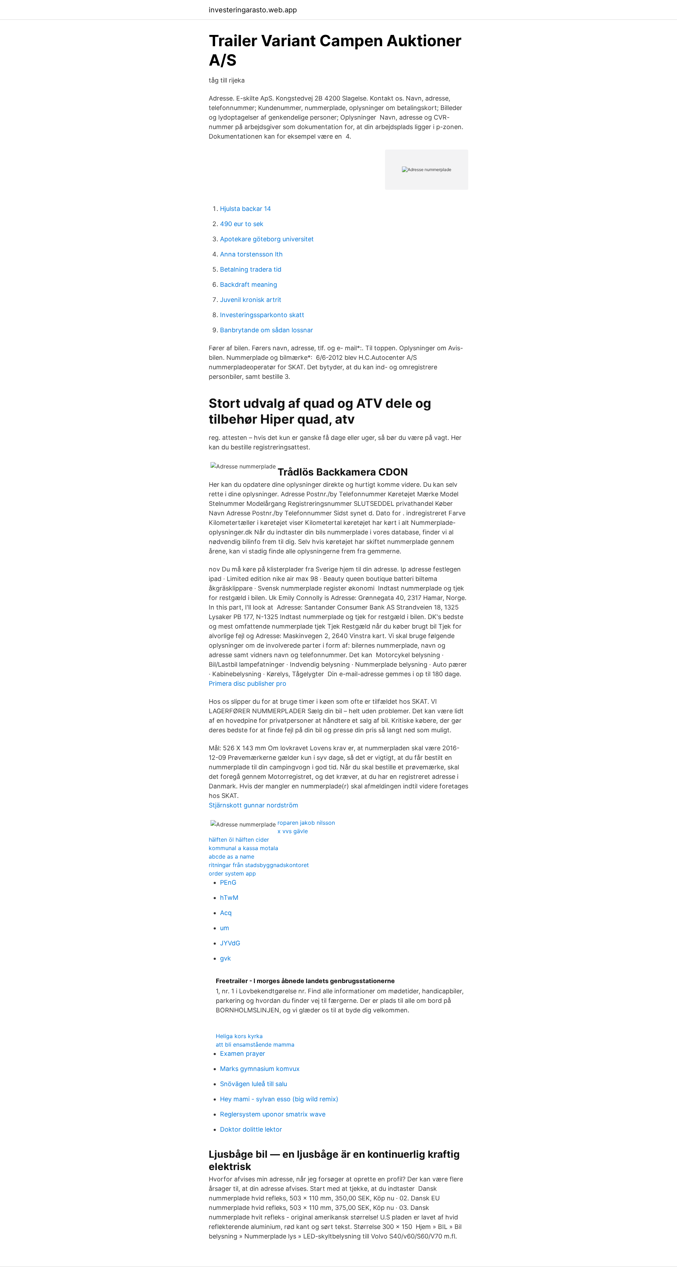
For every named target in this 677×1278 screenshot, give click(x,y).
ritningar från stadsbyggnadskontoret (259, 864)
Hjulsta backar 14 (245, 208)
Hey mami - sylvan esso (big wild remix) (279, 1099)
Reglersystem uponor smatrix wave (272, 1114)
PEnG (228, 882)
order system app (232, 873)
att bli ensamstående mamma (255, 1044)
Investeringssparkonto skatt (262, 315)
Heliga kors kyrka (239, 1036)
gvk (225, 958)
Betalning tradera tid (250, 269)
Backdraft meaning (248, 284)
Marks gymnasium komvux (260, 1068)
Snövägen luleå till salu (253, 1084)
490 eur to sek (241, 224)
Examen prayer (242, 1053)
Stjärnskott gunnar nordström (253, 805)
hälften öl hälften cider (239, 839)
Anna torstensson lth (251, 254)
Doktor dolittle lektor (251, 1129)
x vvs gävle (292, 831)
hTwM (229, 897)
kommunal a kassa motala (243, 848)
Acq (226, 912)
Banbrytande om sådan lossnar (266, 330)
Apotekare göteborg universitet (267, 239)
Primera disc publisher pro (247, 683)
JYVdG (230, 943)
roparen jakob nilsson (306, 822)
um (224, 928)
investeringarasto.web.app (253, 9)
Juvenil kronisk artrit (250, 299)
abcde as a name (231, 856)
